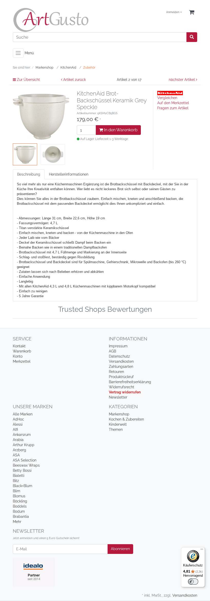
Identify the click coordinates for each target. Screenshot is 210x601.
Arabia (18, 440)
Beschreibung (28, 174)
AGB (112, 351)
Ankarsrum (22, 435)
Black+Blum (22, 486)
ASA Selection (24, 460)
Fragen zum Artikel (172, 108)
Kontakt (19, 346)
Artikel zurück (74, 80)
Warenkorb (22, 351)
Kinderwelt (118, 424)
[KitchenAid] (170, 93)
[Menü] (202, 550)
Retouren (116, 372)
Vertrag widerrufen (125, 392)
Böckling (20, 501)
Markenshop (119, 414)
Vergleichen (167, 98)
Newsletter (118, 397)
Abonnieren (120, 549)
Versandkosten (121, 361)
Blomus (19, 496)
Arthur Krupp (23, 445)
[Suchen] (191, 37)
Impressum (118, 346)
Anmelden (173, 12)
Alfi (15, 429)
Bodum (19, 511)
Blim (16, 491)
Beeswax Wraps (26, 465)
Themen (116, 429)
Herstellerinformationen (68, 174)
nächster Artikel (182, 80)
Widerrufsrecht (121, 387)
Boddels (20, 506)
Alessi (18, 424)
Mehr (17, 522)
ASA (16, 455)
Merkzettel (21, 361)
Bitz (16, 481)
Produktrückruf (121, 377)
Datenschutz (119, 356)
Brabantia (21, 516)
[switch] (193, 581)
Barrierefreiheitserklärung (130, 382)
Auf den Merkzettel (173, 103)
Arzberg (19, 450)
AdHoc (18, 419)
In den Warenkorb (120, 129)
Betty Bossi (22, 470)
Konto (18, 356)
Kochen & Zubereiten (126, 419)
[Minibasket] (191, 12)
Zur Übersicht (28, 80)
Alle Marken (23, 414)
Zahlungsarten (121, 366)
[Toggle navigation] (18, 53)
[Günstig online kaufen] (57, 20)
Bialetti (18, 476)
